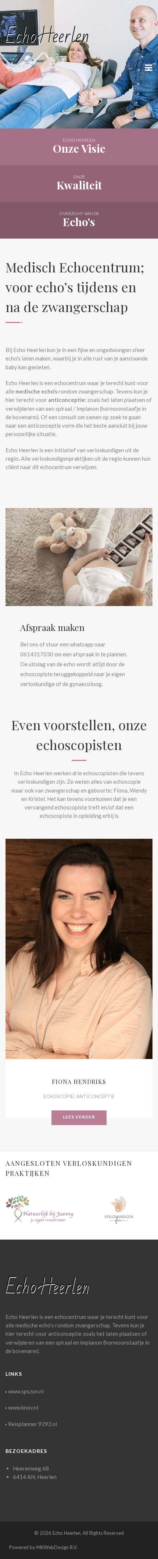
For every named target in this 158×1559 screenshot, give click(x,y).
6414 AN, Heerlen (35, 1476)
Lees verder (79, 1117)
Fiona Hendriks (79, 1081)
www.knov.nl (23, 1407)
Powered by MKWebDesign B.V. (43, 1547)
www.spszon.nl (26, 1391)
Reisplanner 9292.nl (32, 1424)
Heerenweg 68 (31, 1468)
